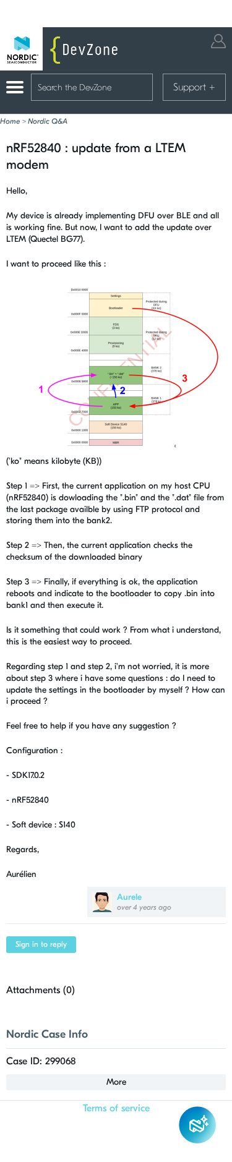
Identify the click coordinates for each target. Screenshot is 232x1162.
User (218, 41)
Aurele (129, 897)
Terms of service (116, 1108)
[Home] (62, 48)
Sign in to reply (41, 944)
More (116, 1082)
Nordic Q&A (47, 121)
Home (10, 121)
